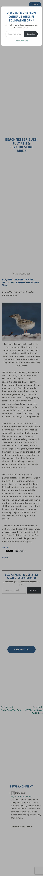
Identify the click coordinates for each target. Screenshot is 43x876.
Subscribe (31, 34)
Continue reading (21, 41)
